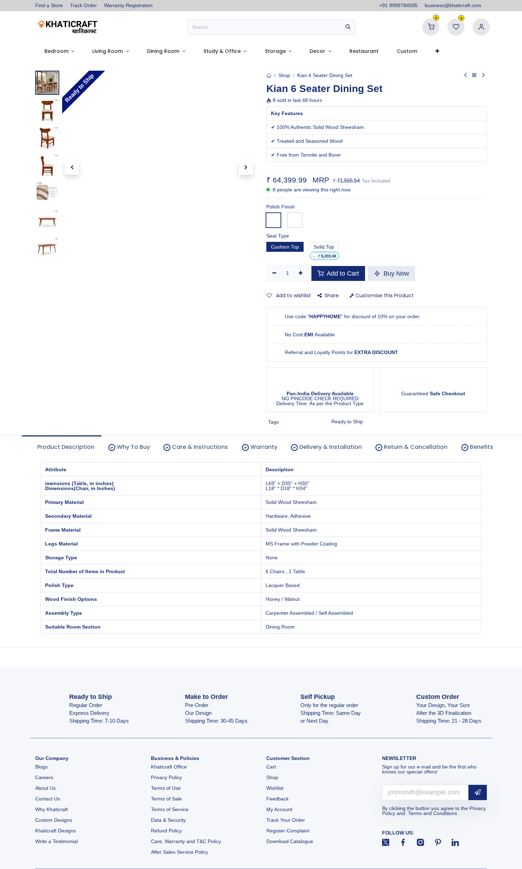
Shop (284, 75)
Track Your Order (285, 820)
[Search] (348, 27)
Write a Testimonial (56, 841)
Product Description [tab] (65, 447)
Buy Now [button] (395, 273)
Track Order (83, 5)
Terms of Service (170, 809)
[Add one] (301, 273)
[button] (72, 168)
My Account (279, 809)
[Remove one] (274, 273)
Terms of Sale (166, 799)
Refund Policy (166, 830)
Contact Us (47, 799)
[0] (430, 26)
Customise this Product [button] (384, 295)
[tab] (129, 447)
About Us (45, 788)
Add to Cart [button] (342, 273)
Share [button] (332, 295)
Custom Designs (53, 820)
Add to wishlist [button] (292, 295)
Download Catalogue (289, 841)
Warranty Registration (128, 5)
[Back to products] (474, 75)
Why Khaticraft (51, 809)
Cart (271, 767)
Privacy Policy (166, 777)
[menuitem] (59, 51)
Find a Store (49, 5)
